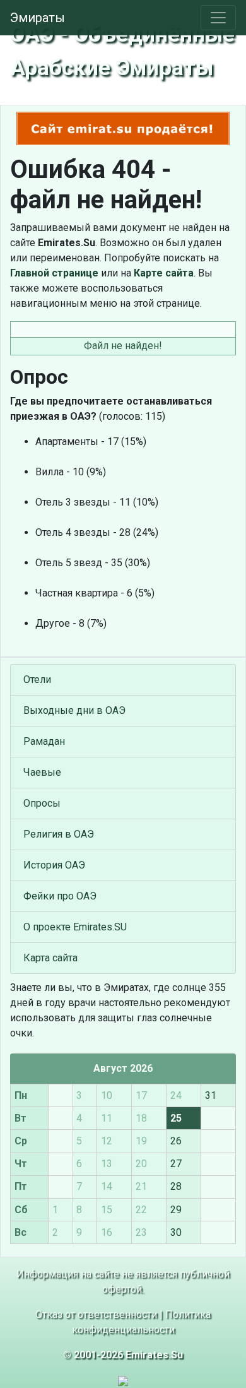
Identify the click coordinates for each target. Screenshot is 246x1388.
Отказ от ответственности (96, 1314)
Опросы (42, 803)
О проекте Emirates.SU (75, 927)
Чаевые (42, 772)
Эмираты (37, 17)
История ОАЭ (54, 865)
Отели (37, 679)
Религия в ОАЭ (58, 834)
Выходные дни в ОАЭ (74, 710)
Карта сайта (50, 958)
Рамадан (44, 741)
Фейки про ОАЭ (60, 896)
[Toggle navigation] (218, 17)
